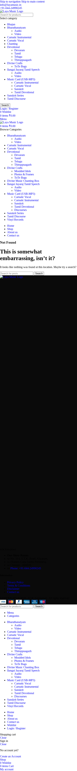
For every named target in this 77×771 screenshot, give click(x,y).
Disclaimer (13, 588)
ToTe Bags (20, 66)
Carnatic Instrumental (19, 37)
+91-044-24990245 (11, 8)
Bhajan (11, 24)
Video (17, 34)
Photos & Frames (24, 174)
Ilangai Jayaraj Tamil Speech (23, 69)
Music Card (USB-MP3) (21, 79)
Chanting (12, 43)
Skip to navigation (10, 1)
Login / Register (16, 728)
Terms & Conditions (19, 585)
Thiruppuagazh (23, 59)
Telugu (18, 56)
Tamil (17, 53)
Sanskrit (18, 89)
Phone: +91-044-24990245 (25, 568)
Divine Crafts (14, 63)
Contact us (13, 592)
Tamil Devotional (24, 92)
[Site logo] (11, 11)
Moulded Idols (22, 171)
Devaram (19, 50)
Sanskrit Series (15, 95)
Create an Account (10, 756)
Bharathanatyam (16, 27)
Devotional (13, 47)
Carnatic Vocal (15, 40)
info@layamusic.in (10, 4)
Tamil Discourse (16, 98)
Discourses (20, 209)
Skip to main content (33, 1)
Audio (17, 30)
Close (3, 737)
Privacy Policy (15, 582)
